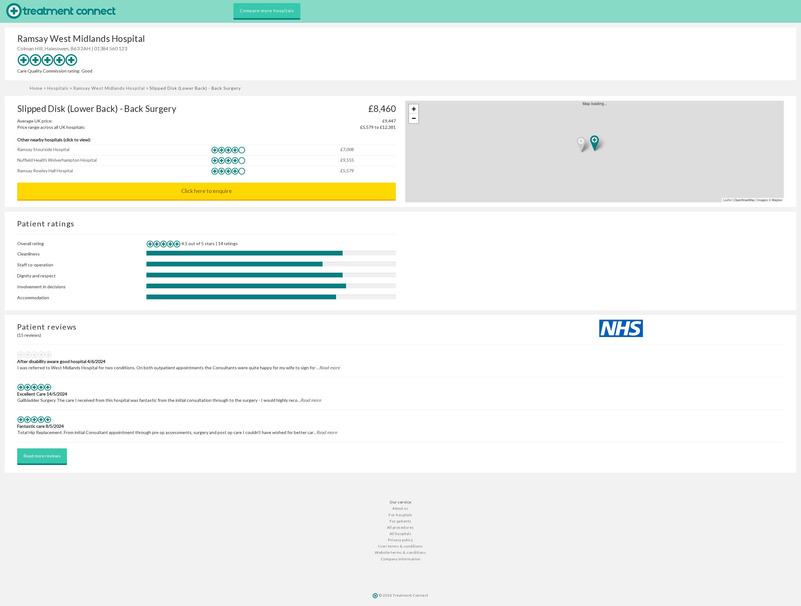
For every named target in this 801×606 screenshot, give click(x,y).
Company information (401, 559)
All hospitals (401, 533)
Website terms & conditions (400, 552)
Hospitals (58, 88)
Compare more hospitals (267, 10)
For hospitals (400, 515)
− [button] (414, 118)
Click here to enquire (206, 190)
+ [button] (414, 109)
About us (400, 508)
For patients (400, 521)
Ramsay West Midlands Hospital (109, 88)
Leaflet (727, 200)
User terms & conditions (400, 546)
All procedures (400, 527)
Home (36, 88)
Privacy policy (400, 540)
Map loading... (597, 151)
